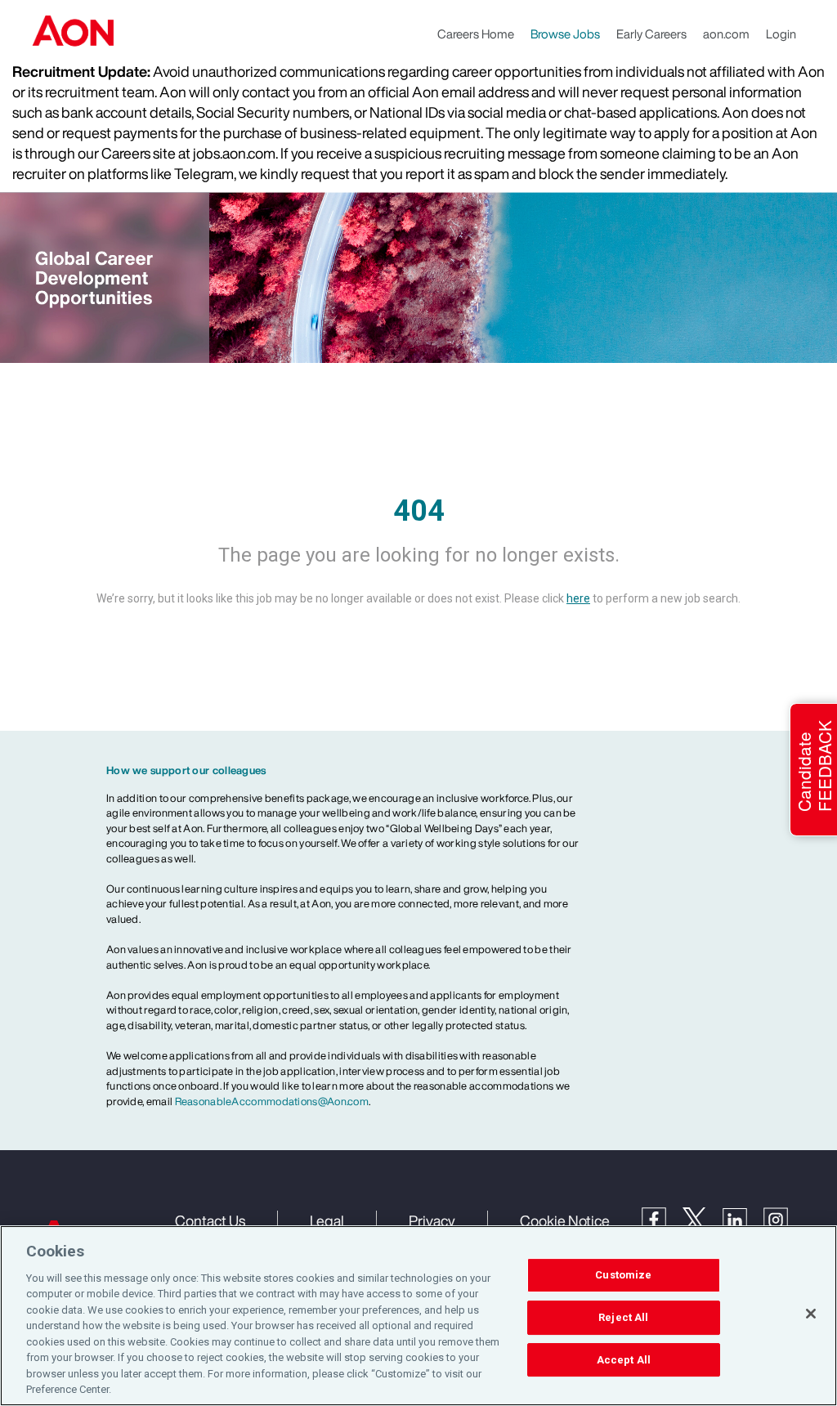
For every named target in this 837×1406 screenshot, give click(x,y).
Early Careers (651, 34)
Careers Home (475, 34)
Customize (623, 1275)
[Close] (811, 1314)
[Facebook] (662, 1218)
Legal (327, 1220)
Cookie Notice (565, 1220)
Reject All (623, 1317)
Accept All (624, 1360)
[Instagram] (783, 1219)
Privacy (432, 1220)
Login (781, 34)
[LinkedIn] (743, 1219)
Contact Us (210, 1220)
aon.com (726, 34)
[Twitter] (703, 1218)
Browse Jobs (565, 34)
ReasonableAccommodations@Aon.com (272, 1101)
